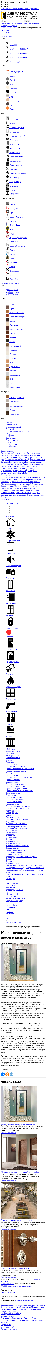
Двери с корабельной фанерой (18, 806)
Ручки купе (10, 887)
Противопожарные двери (11, 471)
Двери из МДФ (7, 455)
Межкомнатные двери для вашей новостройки (20, 1172)
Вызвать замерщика (9, 1329)
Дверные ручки (12, 885)
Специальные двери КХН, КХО (14, 473)
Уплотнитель (6, 488)
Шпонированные (13, 758)
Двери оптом (11, 896)
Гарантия (9, 909)
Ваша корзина (6, 30)
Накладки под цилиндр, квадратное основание (25, 868)
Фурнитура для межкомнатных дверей (17, 477)
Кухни (3, 497)
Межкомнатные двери (10, 283)
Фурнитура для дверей (10, 1307)
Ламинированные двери (11, 468)
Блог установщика (34, 1309)
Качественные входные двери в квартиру (18, 1124)
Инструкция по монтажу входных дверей (11, 1315)
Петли (3, 479)
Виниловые (10, 762)
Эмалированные (12, 755)
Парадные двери (28, 468)
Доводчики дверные (14, 852)
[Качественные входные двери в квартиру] (19, 1122)
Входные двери (7, 37)
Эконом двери (7, 453)
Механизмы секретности (11, 484)
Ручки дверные (39, 477)
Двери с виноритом (14, 797)
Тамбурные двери (29, 471)
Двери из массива (33, 453)
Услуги (20, 1320)
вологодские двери (9, 26)
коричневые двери (19, 23)
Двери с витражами (19, 457)
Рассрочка (25, 9)
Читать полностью (8, 1133)
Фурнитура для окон (35, 495)
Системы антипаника (17, 495)
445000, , (17, 1286)
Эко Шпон (10, 753)
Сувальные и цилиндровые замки (15, 1268)
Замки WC (10, 859)
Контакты (5, 499)
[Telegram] (11, 1074)
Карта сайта (6, 1325)
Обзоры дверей (12, 894)
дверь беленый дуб (36, 23)
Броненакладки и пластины (17, 819)
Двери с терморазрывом (33, 464)
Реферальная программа (11, 9)
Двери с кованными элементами (14, 460)
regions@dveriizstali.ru (24, 1301)
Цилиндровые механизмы (20, 493)
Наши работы (11, 905)
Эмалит (9, 760)
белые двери (6, 23)
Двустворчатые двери (28, 466)
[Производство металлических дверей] (19, 1218)
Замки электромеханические (22, 490)
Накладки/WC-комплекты (32, 484)
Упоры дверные (7, 486)
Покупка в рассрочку (14, 901)
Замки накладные (13, 843)
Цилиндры (10, 879)
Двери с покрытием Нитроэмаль (21, 462)
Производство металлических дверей (16, 1220)
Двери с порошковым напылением (21, 463)
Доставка (9, 912)
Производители (37, 1307)
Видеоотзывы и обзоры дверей (13, 1309)
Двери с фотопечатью (10, 466)
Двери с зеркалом (34, 457)
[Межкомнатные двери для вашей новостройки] (19, 1170)
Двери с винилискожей (23, 455)
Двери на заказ (7, 451)
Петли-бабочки (12, 883)
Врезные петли (12, 881)
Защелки (15, 488)
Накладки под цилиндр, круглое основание (24, 865)
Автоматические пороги (17, 479)
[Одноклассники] (7, 1074)
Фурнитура (5, 475)
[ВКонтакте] (3, 1074)
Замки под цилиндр (14, 863)
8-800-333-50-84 (7, 28)
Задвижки (14, 482)
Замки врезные (26, 488)
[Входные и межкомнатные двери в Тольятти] (19, 19)
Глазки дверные (20, 486)
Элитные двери (19, 453)
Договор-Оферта (8, 1292)
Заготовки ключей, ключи (29, 482)
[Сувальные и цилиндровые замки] (19, 1266)
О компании (11, 907)
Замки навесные (12, 848)
